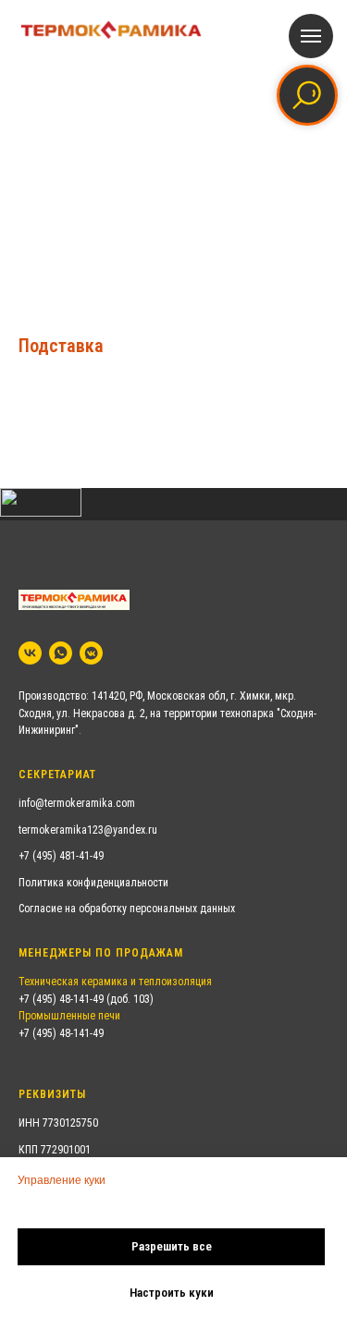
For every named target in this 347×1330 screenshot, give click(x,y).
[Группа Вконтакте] (30, 653)
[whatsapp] (60, 653)
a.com (121, 803)
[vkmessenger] (91, 653)
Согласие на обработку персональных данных (127, 908)
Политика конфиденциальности (93, 882)
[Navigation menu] (311, 36)
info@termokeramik (63, 803)
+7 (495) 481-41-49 (61, 855)
